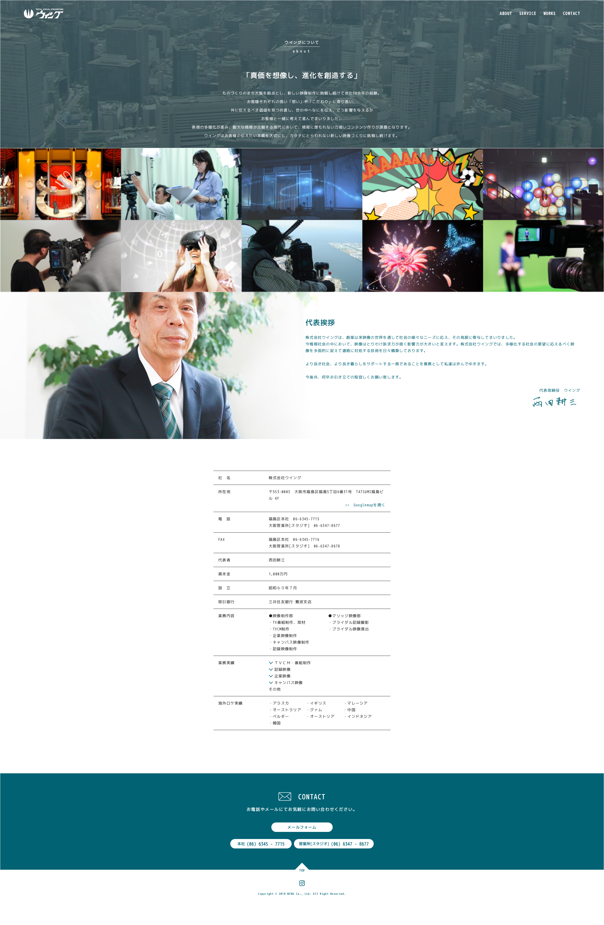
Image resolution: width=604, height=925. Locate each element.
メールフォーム (301, 827)
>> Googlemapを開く (365, 505)
